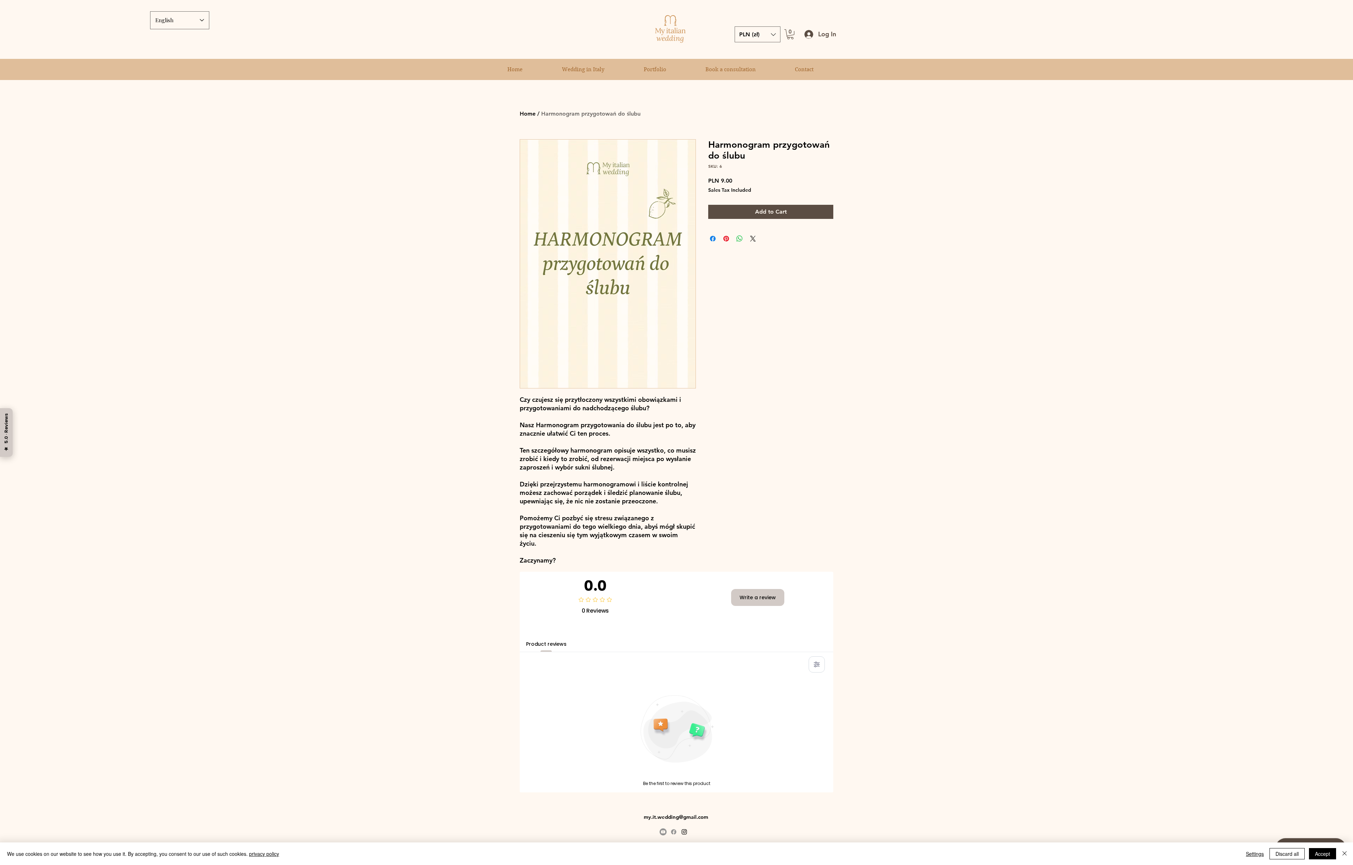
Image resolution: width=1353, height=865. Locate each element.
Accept (1322, 853)
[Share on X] (753, 238)
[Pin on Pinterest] (726, 238)
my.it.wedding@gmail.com (676, 817)
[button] (790, 34)
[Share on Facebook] (713, 238)
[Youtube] (663, 831)
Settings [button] (1255, 853)
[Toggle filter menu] (817, 664)
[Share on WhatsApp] (739, 238)
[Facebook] (673, 831)
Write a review (758, 597)
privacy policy (264, 853)
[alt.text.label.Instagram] (684, 831)
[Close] (1344, 853)
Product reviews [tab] (546, 644)
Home (528, 113)
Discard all (1287, 853)
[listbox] (757, 34)
